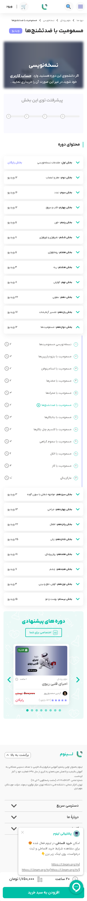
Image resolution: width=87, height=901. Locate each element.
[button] (43, 806)
